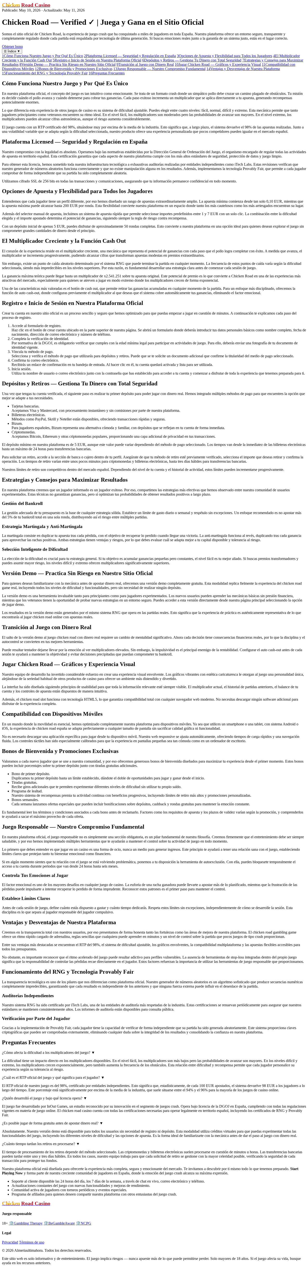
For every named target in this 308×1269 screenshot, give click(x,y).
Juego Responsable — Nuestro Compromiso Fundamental (159, 69)
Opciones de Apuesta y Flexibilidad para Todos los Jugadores (224, 56)
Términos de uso (31, 1242)
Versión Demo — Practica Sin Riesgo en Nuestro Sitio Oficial (67, 64)
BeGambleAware (59, 1223)
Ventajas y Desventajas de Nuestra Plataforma (243, 69)
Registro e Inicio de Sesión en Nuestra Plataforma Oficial (97, 60)
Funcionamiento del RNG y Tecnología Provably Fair (45, 73)
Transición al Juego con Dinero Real (145, 64)
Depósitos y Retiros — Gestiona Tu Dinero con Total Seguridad (191, 60)
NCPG (83, 1223)
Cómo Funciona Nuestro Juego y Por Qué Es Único (42, 56)
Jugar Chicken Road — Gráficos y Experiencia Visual (218, 64)
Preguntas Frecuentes (107, 73)
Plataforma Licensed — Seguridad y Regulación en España (130, 56)
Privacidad (10, 1242)
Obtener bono (12, 46)
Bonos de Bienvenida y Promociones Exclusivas (73, 69)
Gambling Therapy (26, 1223)
